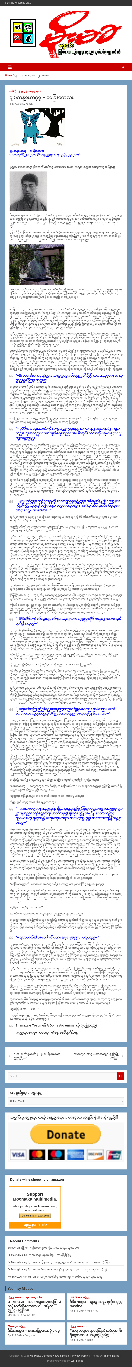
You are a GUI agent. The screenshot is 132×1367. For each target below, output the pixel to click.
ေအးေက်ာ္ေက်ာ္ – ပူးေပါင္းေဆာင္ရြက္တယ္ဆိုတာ (37, 1055)
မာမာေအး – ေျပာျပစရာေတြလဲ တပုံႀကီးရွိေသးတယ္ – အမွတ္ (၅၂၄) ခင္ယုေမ (34, 1306)
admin (29, 104)
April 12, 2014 (15, 1335)
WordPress (77, 1360)
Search (120, 1076)
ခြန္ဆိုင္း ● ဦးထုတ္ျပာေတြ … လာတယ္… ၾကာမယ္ (49, 1247)
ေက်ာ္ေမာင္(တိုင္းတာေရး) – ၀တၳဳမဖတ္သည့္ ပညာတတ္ (69, 1276)
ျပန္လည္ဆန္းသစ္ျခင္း (29, 91)
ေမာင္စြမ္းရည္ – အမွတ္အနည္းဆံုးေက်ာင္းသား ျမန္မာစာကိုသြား (72, 1262)
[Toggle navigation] (9, 67)
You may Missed (20, 1289)
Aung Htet (29, 1315)
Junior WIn (76, 1297)
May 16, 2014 (15, 1315)
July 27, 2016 (16, 104)
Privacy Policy (80, 1355)
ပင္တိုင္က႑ (11, 1297)
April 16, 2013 (77, 1339)
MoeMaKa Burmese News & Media (49, 1355)
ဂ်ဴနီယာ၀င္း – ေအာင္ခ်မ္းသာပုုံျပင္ (34, 1331)
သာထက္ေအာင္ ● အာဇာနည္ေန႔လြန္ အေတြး (96, 1055)
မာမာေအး (20, 1297)
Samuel (12, 1247)
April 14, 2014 (77, 1310)
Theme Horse (111, 1355)
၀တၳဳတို (12, 91)
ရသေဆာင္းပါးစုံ (34, 1297)
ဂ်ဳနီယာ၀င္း (13, 1326)
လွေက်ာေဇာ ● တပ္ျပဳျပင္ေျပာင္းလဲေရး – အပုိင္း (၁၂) (71, 1269)
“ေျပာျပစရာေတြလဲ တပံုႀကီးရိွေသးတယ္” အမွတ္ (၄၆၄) (96, 1333)
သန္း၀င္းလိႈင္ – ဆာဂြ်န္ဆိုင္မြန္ (53, 1254)
